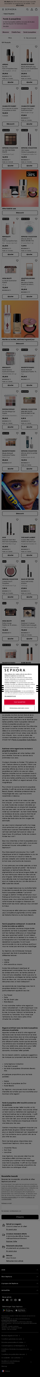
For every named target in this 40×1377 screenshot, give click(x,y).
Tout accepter (19, 702)
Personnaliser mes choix (19, 708)
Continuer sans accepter (11, 667)
